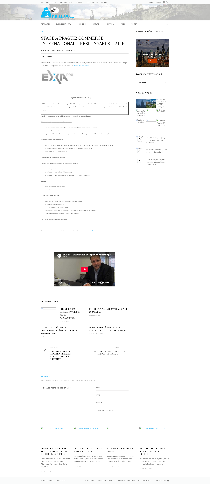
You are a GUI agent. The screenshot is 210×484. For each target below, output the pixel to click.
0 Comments (70, 50)
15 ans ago (61, 50)
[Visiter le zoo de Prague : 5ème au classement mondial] (154, 436)
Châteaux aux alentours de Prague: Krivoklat (88, 450)
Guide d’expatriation (49, 2)
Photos (79, 2)
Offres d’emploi (66, 2)
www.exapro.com (103, 104)
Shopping (110, 24)
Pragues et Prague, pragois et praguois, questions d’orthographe (156, 140)
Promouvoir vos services (125, 481)
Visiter (134, 24)
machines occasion (81, 65)
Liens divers (89, 481)
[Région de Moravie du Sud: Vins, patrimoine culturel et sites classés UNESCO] (56, 436)
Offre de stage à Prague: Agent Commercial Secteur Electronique (156, 162)
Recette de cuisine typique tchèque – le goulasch (156, 150)
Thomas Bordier (49, 50)
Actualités (45, 24)
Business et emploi (64, 24)
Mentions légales (144, 481)
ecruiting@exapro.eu (93, 231)
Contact (104, 2)
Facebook (143, 82)
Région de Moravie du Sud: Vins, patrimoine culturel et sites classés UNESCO (55, 451)
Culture (96, 24)
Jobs (43, 31)
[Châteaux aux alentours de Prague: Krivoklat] (88, 436)
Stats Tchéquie (92, 2)
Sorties (121, 24)
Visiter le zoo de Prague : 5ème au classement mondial (152, 451)
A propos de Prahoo (104, 481)
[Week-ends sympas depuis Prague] (121, 436)
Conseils (82, 24)
